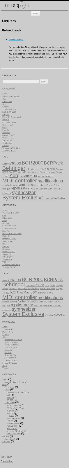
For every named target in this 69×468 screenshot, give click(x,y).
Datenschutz (7, 332)
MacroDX (30, 176)
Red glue (6, 189)
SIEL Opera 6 (10, 358)
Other (4, 127)
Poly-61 (5, 130)
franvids (5, 334)
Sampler (43, 189)
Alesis (5, 164)
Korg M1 (6, 114)
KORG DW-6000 (9, 109)
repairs (16, 188)
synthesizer (24, 192)
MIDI (51, 176)
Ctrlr (4, 99)
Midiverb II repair (16, 39)
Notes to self (7, 125)
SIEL (59, 189)
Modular (10, 413)
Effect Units (7, 102)
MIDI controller (19, 180)
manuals (8, 350)
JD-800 (5, 176)
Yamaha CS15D (9, 151)
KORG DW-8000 (9, 112)
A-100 (5, 94)
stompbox (6, 193)
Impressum (6, 457)
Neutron (13, 185)
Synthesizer (7, 143)
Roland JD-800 (8, 135)
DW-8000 (13, 172)
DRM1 (5, 172)
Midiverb (5, 120)
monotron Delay (9, 122)
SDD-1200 (52, 189)
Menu (35, 13)
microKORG (43, 176)
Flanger (59, 172)
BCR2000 (32, 163)
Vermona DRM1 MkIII (11, 148)
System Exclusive (23, 198)
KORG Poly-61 (11, 347)
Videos (5, 368)
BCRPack (53, 162)
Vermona (49, 199)
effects (21, 172)
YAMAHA (59, 198)
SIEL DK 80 (7, 140)
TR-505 (5, 146)
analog (14, 162)
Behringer (13, 168)
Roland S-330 (8, 138)
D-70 (47, 169)
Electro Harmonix (47, 172)
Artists (5, 327)
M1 (21, 176)
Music (4, 365)
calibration (30, 169)
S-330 (36, 189)
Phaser (50, 185)
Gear (4, 104)
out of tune (41, 185)
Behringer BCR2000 (11, 96)
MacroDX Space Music (12, 117)
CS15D (40, 168)
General (5, 107)
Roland (28, 188)
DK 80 (52, 169)
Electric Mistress (31, 172)
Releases (6, 133)
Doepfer (59, 169)
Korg (15, 175)
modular (6, 185)
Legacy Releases (9, 363)
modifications (50, 180)
